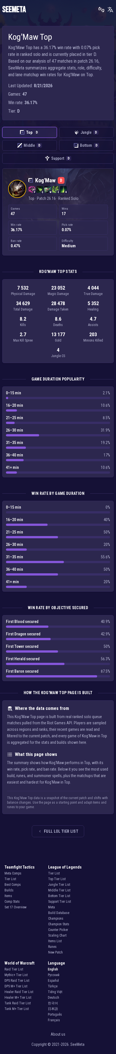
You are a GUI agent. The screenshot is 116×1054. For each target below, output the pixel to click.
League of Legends (65, 867)
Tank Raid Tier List (18, 1003)
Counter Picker (58, 930)
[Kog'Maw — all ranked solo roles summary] (17, 189)
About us (58, 1034)
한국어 (53, 1003)
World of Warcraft (19, 963)
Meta (51, 907)
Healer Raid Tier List (19, 992)
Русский (53, 975)
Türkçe (52, 986)
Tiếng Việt (55, 992)
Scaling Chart (57, 935)
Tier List (10, 879)
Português (55, 1014)
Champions (55, 918)
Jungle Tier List (59, 885)
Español (53, 981)
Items (8, 896)
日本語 (53, 1009)
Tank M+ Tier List (17, 1009)
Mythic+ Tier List (16, 975)
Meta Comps (13, 873)
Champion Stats (58, 924)
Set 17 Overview (15, 907)
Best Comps (13, 885)
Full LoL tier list (61, 831)
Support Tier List (59, 902)
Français (54, 1020)
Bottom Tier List (59, 896)
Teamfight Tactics (20, 867)
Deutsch (53, 998)
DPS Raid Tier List (17, 981)
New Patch (55, 952)
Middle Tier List (59, 890)
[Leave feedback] (101, 9)
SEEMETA (14, 10)
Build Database (58, 913)
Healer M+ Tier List (18, 998)
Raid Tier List (14, 969)
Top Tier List (57, 879)
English (53, 969)
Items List (55, 941)
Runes (52, 947)
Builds (9, 890)
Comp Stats (12, 902)
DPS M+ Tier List (16, 986)
